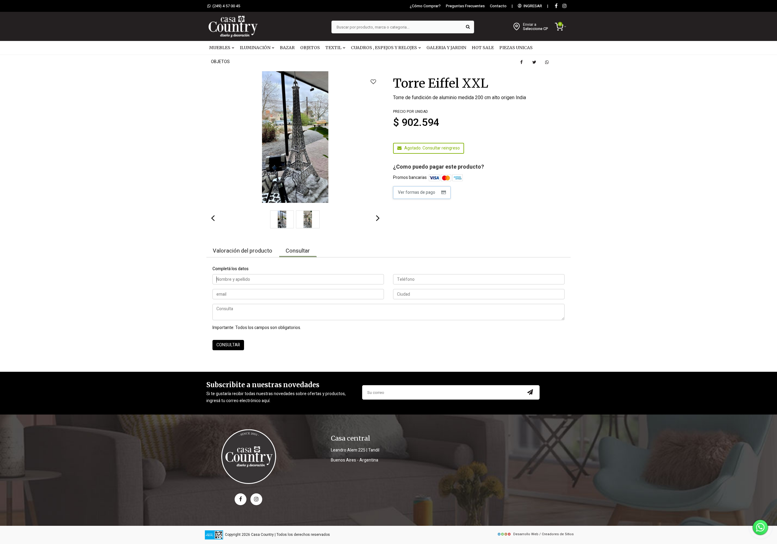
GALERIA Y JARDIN (446, 47)
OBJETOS (310, 47)
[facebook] (240, 499)
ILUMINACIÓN (255, 47)
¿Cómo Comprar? (425, 6)
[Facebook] (556, 6)
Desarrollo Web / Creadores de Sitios (543, 534)
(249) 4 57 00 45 (225, 6)
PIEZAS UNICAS (516, 47)
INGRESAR (532, 6)
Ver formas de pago (417, 192)
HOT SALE (483, 47)
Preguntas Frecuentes (465, 6)
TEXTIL (333, 47)
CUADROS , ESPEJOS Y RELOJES (384, 47)
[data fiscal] (214, 534)
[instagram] (565, 6)
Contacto (498, 6)
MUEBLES (220, 47)
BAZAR (287, 47)
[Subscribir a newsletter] (530, 392)
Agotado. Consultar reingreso (431, 148)
